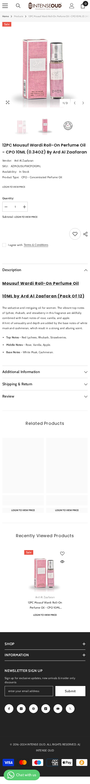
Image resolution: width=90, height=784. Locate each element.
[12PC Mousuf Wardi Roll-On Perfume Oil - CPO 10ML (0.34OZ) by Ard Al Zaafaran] (45, 571)
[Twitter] (70, 708)
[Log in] (71, 5)
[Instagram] (21, 708)
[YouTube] (58, 708)
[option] (45, 64)
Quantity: (8, 198)
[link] (23, 502)
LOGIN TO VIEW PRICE (13, 186)
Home (5, 16)
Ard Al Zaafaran (24, 160)
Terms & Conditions (36, 245)
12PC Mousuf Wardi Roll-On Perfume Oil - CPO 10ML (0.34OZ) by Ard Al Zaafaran (45, 605)
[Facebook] (9, 708)
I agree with (15, 245)
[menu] (5, 6)
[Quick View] (62, 561)
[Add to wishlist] (75, 234)
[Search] (18, 6)
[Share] (84, 234)
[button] (75, 103)
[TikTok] (45, 708)
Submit (70, 691)
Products (18, 16)
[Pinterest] (33, 708)
